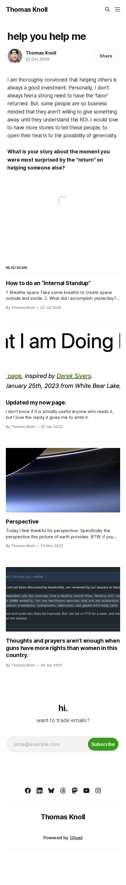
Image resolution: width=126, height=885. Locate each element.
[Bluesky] (51, 790)
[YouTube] (86, 790)
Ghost (76, 837)
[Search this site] (107, 9)
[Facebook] (28, 790)
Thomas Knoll (27, 9)
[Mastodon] (75, 790)
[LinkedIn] (39, 790)
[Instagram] (98, 790)
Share (106, 56)
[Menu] (117, 9)
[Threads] (63, 790)
